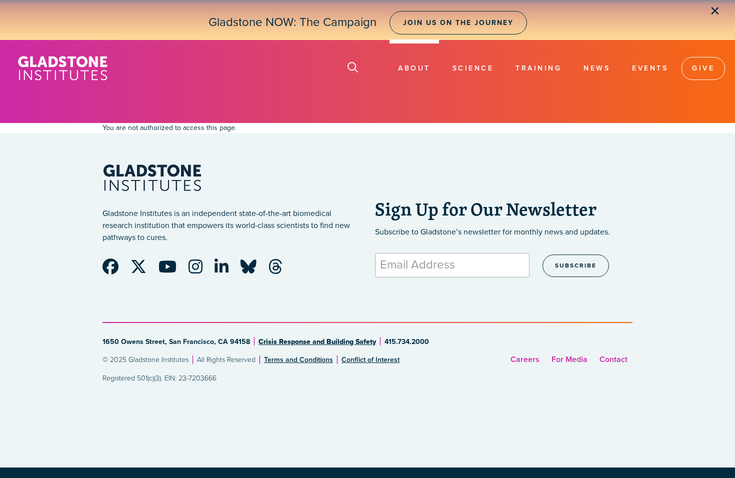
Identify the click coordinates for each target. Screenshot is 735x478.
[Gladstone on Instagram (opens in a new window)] (200, 270)
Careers (525, 359)
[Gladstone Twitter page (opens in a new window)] (143, 270)
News (597, 68)
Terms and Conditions (298, 360)
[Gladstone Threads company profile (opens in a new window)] (280, 270)
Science (473, 68)
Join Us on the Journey (458, 22)
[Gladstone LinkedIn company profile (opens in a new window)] (226, 270)
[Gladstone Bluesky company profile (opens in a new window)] (253, 270)
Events (650, 68)
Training (539, 68)
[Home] (63, 68)
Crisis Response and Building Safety (317, 342)
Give (703, 68)
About (414, 68)
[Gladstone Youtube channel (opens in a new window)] (172, 270)
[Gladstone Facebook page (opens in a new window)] (115, 270)
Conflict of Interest (371, 360)
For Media (570, 359)
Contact (614, 359)
